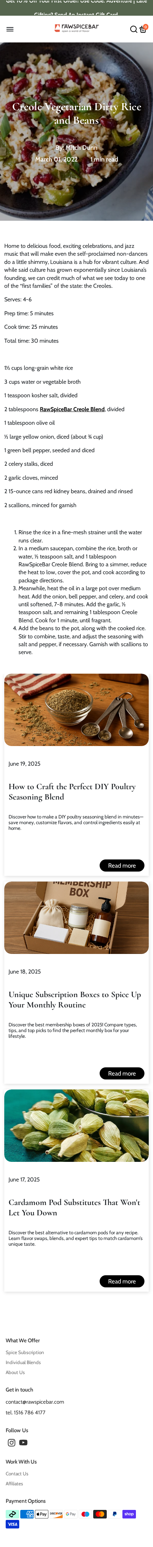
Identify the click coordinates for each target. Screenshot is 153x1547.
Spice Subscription (25, 1352)
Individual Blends (23, 1362)
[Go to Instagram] (11, 1444)
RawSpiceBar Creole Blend (72, 409)
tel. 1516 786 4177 (26, 1412)
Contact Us (17, 1473)
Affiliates (14, 1483)
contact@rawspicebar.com (35, 1402)
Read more (122, 865)
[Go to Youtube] (23, 1444)
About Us (15, 1372)
